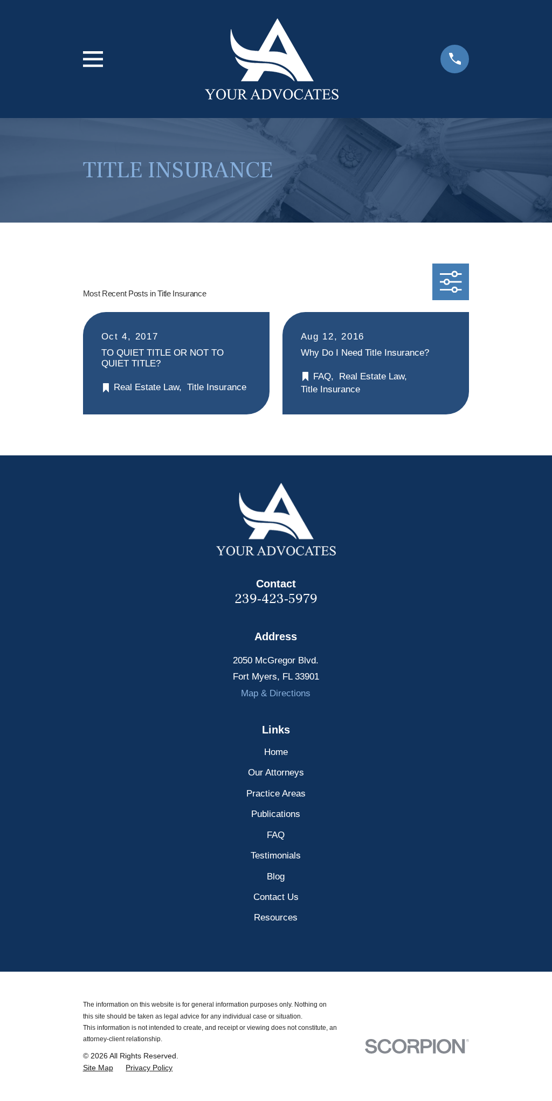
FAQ (276, 835)
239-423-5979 (276, 599)
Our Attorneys (276, 772)
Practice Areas (276, 793)
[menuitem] (98, 1068)
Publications (275, 814)
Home (276, 752)
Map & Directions (275, 693)
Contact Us (276, 897)
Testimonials (276, 855)
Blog (276, 876)
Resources (276, 917)
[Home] (272, 59)
